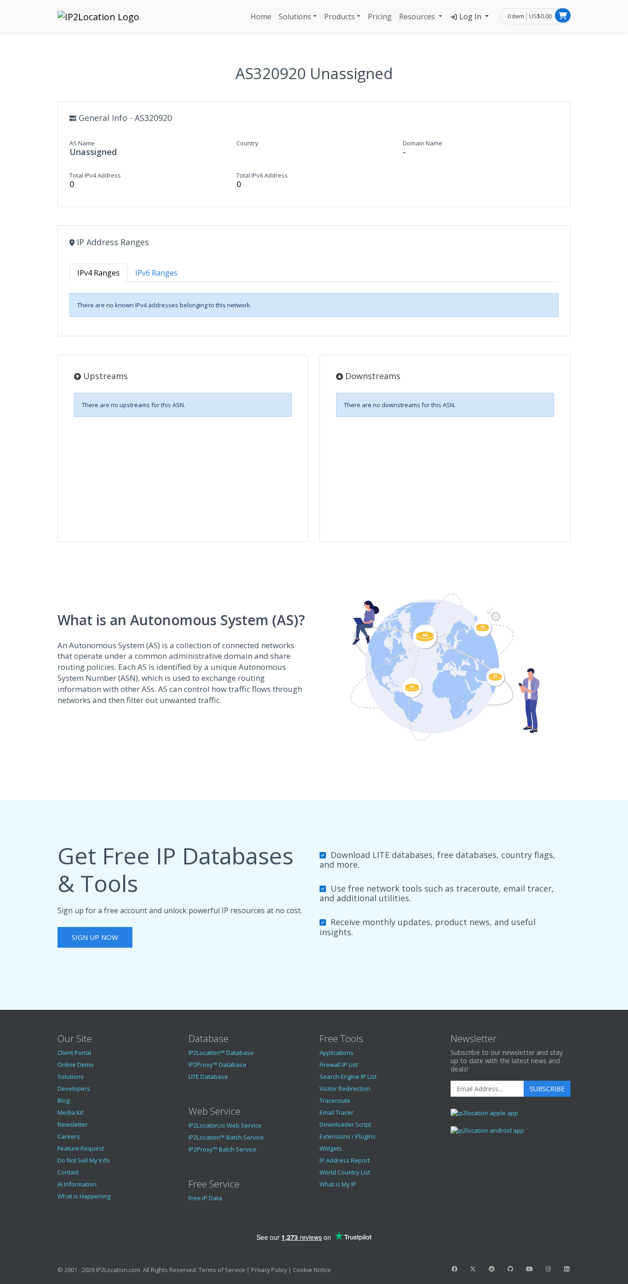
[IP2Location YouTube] (529, 1269)
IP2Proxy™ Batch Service (222, 1149)
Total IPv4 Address (95, 175)
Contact (68, 1172)
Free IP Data (205, 1198)
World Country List (345, 1172)
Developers (73, 1088)
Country (247, 143)
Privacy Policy (269, 1270)
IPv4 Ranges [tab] (98, 273)
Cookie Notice (312, 1270)
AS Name (82, 143)
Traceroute (335, 1100)
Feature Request (80, 1148)
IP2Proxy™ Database (217, 1064)
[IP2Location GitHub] (510, 1269)
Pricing (380, 17)
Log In (470, 17)
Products (339, 17)
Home (261, 17)
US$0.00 (540, 16)
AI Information (77, 1184)
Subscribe (547, 1088)
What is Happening (83, 1196)
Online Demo (75, 1064)
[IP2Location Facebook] (454, 1269)
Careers (68, 1136)
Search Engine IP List (348, 1076)
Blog (63, 1100)
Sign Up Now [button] (95, 937)
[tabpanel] (314, 305)
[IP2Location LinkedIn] (567, 1269)
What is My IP (338, 1184)
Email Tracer (337, 1112)
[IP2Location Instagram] (548, 1269)
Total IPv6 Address (262, 175)
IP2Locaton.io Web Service (225, 1125)
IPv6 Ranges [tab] (156, 273)
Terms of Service (222, 1270)
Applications (337, 1052)
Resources (418, 17)
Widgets (331, 1148)
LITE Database (208, 1076)
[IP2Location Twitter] (473, 1269)
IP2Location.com (118, 1270)
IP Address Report (345, 1160)
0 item (516, 16)
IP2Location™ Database (221, 1052)
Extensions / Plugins (348, 1136)
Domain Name (422, 143)
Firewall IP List (339, 1064)
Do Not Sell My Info (83, 1160)
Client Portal (74, 1052)
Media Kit (70, 1112)
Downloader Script (345, 1124)
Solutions (295, 17)
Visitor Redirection (345, 1088)
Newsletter (72, 1124)
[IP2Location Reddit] (492, 1269)
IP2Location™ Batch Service (226, 1137)
